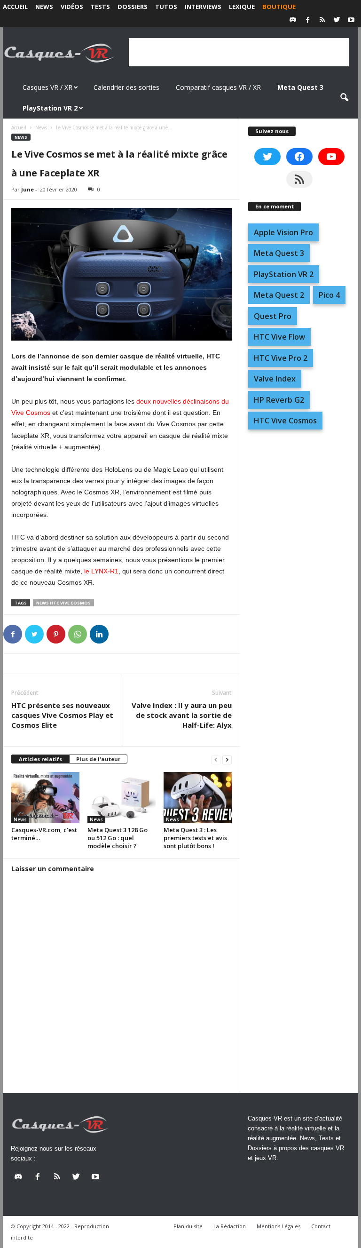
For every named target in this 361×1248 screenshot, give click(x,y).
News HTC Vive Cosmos (63, 603)
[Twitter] (336, 20)
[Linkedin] (99, 634)
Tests (100, 6)
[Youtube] (351, 20)
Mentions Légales (278, 1226)
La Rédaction (229, 1226)
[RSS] (322, 20)
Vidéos (72, 6)
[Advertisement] (239, 52)
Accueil (15, 6)
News (44, 6)
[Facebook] (307, 20)
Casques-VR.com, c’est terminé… (44, 834)
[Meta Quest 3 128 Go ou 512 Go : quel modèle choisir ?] (121, 797)
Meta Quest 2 (279, 295)
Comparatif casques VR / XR (218, 87)
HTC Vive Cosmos (285, 420)
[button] (344, 97)
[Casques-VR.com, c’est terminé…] (45, 797)
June (27, 189)
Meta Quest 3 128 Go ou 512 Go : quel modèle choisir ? (117, 838)
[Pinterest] (56, 634)
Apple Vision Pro (283, 232)
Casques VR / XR (47, 87)
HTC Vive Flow (279, 337)
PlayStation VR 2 (284, 274)
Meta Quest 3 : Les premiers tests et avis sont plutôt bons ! (195, 838)
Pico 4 (329, 295)
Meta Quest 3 (279, 253)
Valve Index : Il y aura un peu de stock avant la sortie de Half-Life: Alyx (182, 715)
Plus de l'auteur (98, 759)
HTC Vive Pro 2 (280, 358)
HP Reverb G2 (279, 400)
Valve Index (275, 379)
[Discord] (292, 20)
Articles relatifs (40, 759)
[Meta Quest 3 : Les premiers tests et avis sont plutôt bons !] (198, 797)
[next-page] (227, 759)
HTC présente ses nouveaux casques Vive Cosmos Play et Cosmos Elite (62, 715)
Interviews (203, 6)
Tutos (166, 6)
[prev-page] (215, 759)
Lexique (242, 6)
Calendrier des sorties (126, 87)
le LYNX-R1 (101, 571)
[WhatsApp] (77, 634)
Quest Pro (272, 316)
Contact (320, 1226)
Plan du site (188, 1226)
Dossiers (133, 6)
